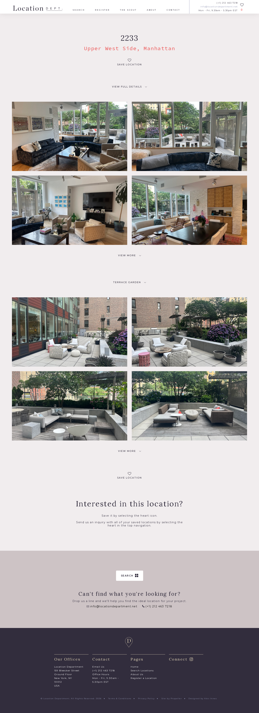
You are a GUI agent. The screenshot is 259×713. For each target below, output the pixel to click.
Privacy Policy (146, 698)
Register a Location (144, 678)
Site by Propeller (171, 698)
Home (134, 666)
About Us (137, 674)
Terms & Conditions (119, 698)
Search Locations (142, 670)
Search (79, 10)
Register (102, 10)
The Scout (128, 10)
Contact (173, 10)
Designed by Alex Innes (202, 698)
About (152, 10)
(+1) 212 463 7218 (227, 3)
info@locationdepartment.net (219, 6)
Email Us (98, 666)
